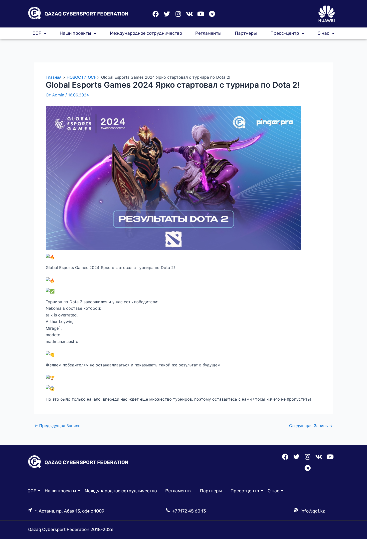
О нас (323, 33)
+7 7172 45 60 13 (189, 511)
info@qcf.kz (313, 511)
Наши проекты (75, 33)
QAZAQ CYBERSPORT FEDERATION (86, 14)
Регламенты (208, 33)
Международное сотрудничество (146, 33)
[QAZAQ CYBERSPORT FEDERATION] (34, 14)
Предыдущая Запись (57, 426)
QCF (31, 491)
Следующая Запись (311, 426)
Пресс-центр (284, 33)
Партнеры (246, 33)
